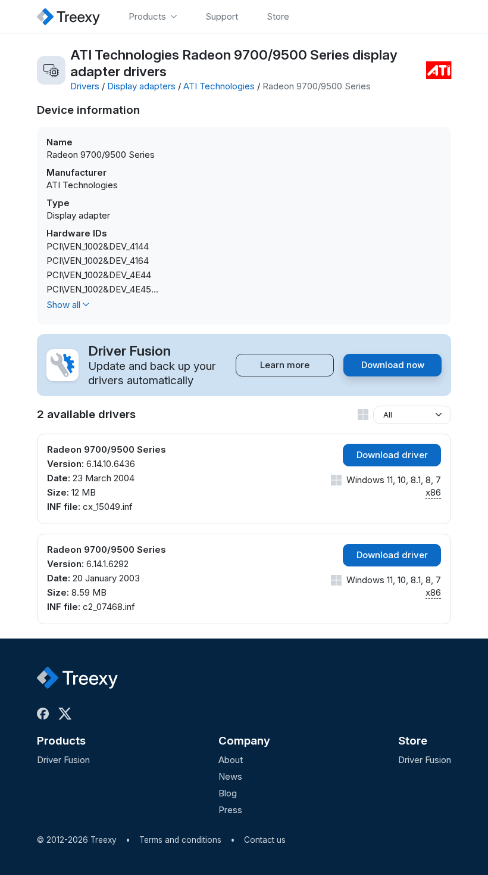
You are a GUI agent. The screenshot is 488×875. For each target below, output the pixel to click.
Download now (392, 364)
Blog (227, 793)
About (230, 759)
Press (230, 809)
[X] (67, 714)
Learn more (284, 364)
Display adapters (141, 86)
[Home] (68, 16)
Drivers (84, 86)
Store (412, 741)
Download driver (392, 454)
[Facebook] (45, 714)
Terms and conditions (180, 840)
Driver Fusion (63, 759)
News (230, 776)
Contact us (265, 840)
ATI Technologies (219, 86)
